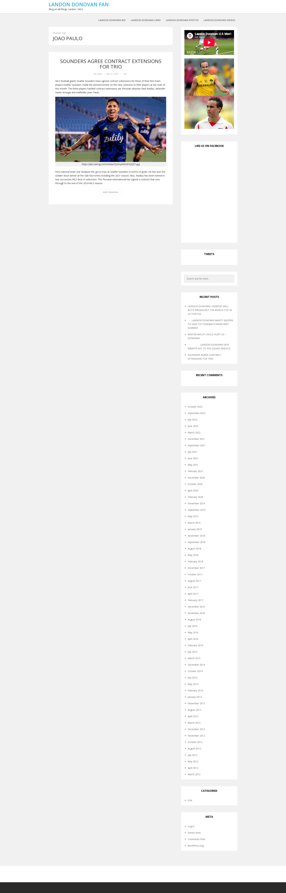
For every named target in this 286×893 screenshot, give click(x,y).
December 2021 (196, 438)
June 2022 (193, 426)
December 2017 (196, 567)
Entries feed (194, 832)
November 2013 (196, 703)
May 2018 (193, 555)
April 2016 (193, 638)
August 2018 (194, 548)
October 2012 (195, 742)
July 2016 (192, 626)
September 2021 (196, 445)
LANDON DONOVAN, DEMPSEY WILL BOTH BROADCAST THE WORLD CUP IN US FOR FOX (210, 310)
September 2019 (196, 509)
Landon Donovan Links (146, 20)
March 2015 (194, 658)
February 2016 (195, 645)
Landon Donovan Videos (219, 20)
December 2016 (196, 606)
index (99, 73)
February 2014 (195, 690)
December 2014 (196, 664)
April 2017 (193, 593)
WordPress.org (196, 845)
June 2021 (193, 458)
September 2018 (196, 542)
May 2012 (193, 761)
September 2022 (196, 413)
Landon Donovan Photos (182, 20)
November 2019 (196, 503)
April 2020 (193, 490)
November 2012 (196, 735)
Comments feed (196, 839)
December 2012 (196, 729)
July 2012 (192, 755)
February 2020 (195, 497)
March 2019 (194, 522)
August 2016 (194, 619)
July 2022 (192, 419)
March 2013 (194, 722)
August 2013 (194, 709)
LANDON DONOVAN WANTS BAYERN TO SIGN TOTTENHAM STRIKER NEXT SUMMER (210, 324)
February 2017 (195, 600)
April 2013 (193, 716)
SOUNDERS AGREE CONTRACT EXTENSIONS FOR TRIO (110, 64)
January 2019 (195, 529)
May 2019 (193, 516)
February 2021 (195, 471)
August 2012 (194, 748)
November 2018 (196, 535)
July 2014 (192, 677)
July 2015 (192, 651)
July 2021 (192, 451)
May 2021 (193, 464)
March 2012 (194, 774)
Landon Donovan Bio (112, 20)
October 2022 (195, 406)
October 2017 (195, 574)
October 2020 (195, 484)
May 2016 (193, 632)
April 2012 (193, 767)
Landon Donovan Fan (79, 4)
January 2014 (195, 696)
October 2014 (195, 671)
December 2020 (196, 477)
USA (125, 73)
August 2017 (194, 580)
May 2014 (193, 684)
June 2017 (193, 587)
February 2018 (195, 561)
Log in (191, 826)
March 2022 (194, 432)
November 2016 (196, 613)
